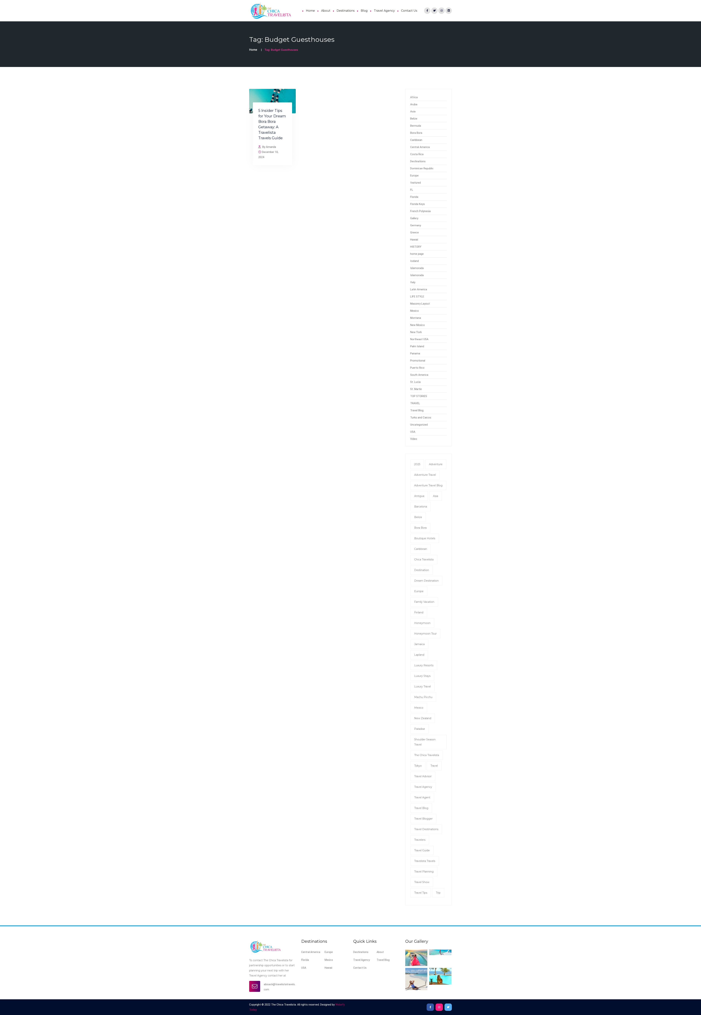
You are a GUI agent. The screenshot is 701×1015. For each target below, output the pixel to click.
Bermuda (415, 125)
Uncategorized (419, 424)
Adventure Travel (425, 474)
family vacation (424, 601)
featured (415, 182)
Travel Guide (422, 850)
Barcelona (420, 506)
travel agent (422, 797)
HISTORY (415, 246)
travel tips (420, 892)
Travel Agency (384, 10)
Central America (420, 147)
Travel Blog (417, 410)
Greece (414, 232)
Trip (438, 892)
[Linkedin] (448, 10)
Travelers (419, 839)
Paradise (419, 729)
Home (310, 10)
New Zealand (422, 718)
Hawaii (414, 239)
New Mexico (417, 325)
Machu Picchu (423, 697)
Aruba (413, 104)
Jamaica (419, 644)
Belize (413, 118)
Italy (412, 282)
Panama (415, 353)
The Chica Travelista (426, 755)
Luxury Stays (422, 676)
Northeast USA (419, 339)
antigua (419, 496)
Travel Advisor (423, 776)
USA (412, 431)
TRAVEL (415, 403)
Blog (364, 10)
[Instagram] (441, 10)
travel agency (423, 787)
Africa (414, 97)
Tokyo (418, 765)
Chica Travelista (424, 559)
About (325, 10)
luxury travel (422, 686)
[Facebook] (427, 10)
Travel (434, 765)
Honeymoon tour (425, 633)
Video (413, 439)
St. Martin (416, 389)
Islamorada (417, 268)
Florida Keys (417, 204)
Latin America (418, 289)
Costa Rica (417, 154)
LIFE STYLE (417, 296)
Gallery (414, 218)
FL (411, 189)
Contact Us (409, 10)
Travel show (421, 882)
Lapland (419, 654)
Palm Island (417, 346)
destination (421, 570)
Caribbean (416, 140)
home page (417, 253)
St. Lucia (415, 382)
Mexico (414, 310)
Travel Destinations (426, 829)
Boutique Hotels (424, 538)
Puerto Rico (417, 367)
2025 (417, 464)
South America (419, 374)
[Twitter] (434, 10)
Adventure (436, 464)
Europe (414, 175)
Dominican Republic (422, 168)
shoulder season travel (425, 742)
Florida (414, 197)
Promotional (417, 360)
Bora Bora (416, 132)
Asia (412, 111)
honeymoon (422, 623)
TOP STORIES (418, 396)
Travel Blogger (423, 818)
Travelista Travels (424, 861)
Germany (415, 225)
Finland (418, 612)
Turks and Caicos (420, 417)
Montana (415, 318)
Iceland (414, 261)
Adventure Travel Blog (428, 485)
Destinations (346, 10)
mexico (418, 707)
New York (416, 332)
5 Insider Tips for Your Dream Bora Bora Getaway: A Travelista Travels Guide (272, 124)
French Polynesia (420, 211)
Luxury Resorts (423, 665)
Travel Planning (424, 871)
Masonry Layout (420, 303)
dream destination (426, 580)
